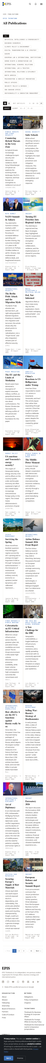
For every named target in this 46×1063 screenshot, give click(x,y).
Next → (38, 951)
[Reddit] (23, 981)
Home (4, 14)
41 (31, 951)
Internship (6, 1006)
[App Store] (33, 981)
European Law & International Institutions (23, 57)
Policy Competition (31, 1000)
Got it (8, 1058)
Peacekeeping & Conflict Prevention (20, 79)
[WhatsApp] (18, 981)
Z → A (30, 108)
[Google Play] (38, 981)
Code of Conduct (8, 1014)
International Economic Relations (19, 64)
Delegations (28, 997)
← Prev (7, 951)
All (6, 36)
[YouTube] (13, 981)
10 (33, 103)
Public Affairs (11, 82)
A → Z (23, 108)
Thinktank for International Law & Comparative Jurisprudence (34, 1027)
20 (41, 103)
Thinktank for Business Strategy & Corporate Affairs (32, 1014)
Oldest (15, 108)
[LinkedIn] (3, 981)
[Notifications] (35, 4)
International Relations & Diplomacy (20, 72)
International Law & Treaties (17, 68)
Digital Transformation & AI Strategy (20, 50)
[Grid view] (5, 103)
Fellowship (6, 1003)
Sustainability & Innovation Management (21, 93)
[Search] (30, 4)
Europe (7, 54)
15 (37, 103)
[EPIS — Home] (6, 4)
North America (10, 75)
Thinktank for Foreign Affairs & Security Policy (32, 1020)
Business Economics (13, 43)
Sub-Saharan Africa (13, 90)
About (4, 997)
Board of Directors (8, 1009)
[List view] (9, 103)
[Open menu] (41, 4)
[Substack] (28, 981)
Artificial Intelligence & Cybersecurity (22, 39)
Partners (5, 1012)
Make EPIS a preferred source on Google (19, 987)
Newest (7, 108)
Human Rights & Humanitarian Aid (18, 61)
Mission (5, 1000)
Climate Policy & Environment (17, 47)
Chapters (27, 1003)
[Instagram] (8, 981)
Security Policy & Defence (16, 86)
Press (4, 1017)
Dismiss (20, 1058)
